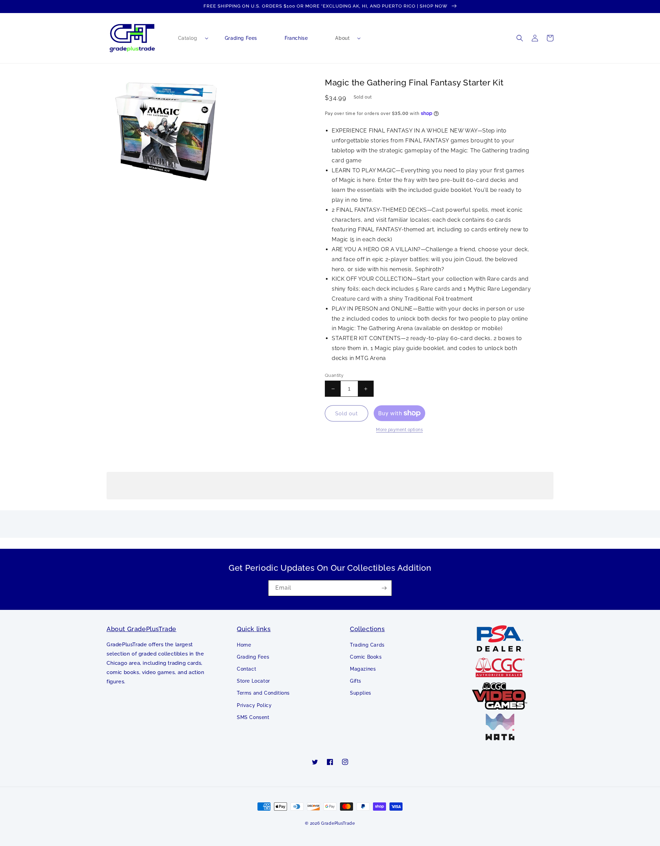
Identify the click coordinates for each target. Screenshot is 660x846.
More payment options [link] (399, 429)
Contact (246, 669)
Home (244, 645)
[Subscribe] (384, 588)
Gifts (355, 681)
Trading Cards (367, 645)
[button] (187, 38)
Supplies (360, 693)
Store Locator (253, 681)
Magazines (363, 669)
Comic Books (366, 657)
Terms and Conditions (263, 693)
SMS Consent (253, 717)
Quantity (334, 375)
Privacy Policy (254, 705)
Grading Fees (253, 657)
